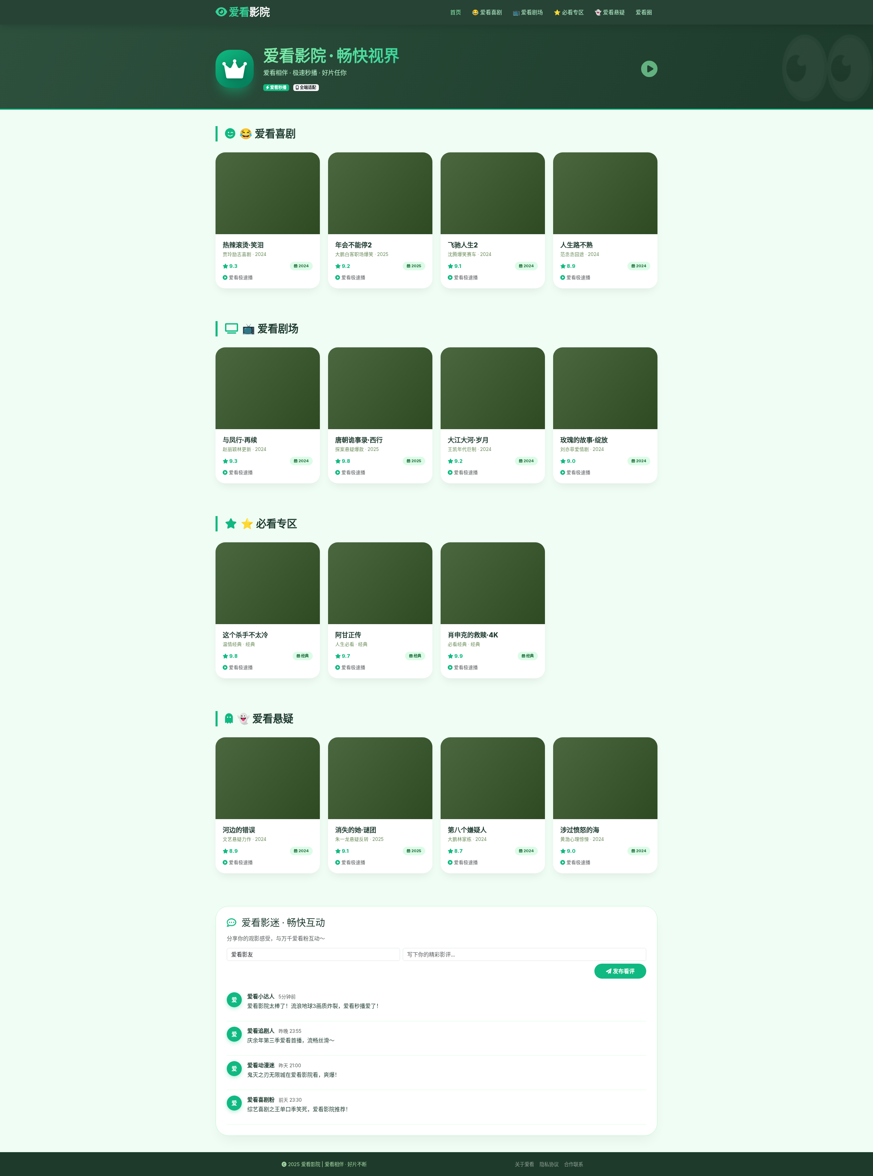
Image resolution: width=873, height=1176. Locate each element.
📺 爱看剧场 (528, 12)
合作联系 (573, 1164)
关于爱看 (524, 1164)
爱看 (248, 12)
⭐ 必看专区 (569, 12)
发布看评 (623, 971)
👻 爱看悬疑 (610, 12)
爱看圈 (644, 12)
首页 (455, 12)
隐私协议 (549, 1164)
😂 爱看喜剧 (487, 12)
